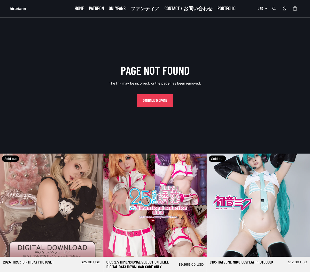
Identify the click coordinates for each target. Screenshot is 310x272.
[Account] (284, 8)
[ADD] (199, 249)
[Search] (274, 8)
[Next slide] (302, 205)
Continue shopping (155, 100)
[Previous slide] (214, 205)
